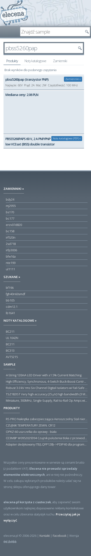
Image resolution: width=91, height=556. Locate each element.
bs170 (10, 212)
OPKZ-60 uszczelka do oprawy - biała (31, 432)
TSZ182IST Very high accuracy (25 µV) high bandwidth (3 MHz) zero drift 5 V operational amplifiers (47, 394)
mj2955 (11, 206)
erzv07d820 (14, 225)
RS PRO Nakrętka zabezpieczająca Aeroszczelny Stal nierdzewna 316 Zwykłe (47, 419)
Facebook (59, 535)
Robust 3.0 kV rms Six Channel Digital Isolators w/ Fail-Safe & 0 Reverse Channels (47, 388)
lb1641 (10, 313)
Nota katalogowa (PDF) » (67, 138)
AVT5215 (12, 357)
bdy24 (10, 199)
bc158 (10, 231)
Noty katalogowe (35, 61)
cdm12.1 (12, 307)
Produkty (12, 61)
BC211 (10, 331)
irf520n (10, 237)
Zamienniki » (73, 79)
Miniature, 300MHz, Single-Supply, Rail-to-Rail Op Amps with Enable (47, 400)
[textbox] (51, 31)
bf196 (10, 288)
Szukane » (12, 277)
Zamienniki (60, 61)
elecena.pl (14, 13)
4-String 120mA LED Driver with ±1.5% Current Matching (43, 375)
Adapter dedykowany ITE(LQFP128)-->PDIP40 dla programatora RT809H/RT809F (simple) (47, 444)
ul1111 (10, 269)
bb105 (10, 300)
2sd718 (11, 244)
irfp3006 (11, 250)
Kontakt (44, 535)
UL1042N (12, 338)
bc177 (10, 218)
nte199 (10, 263)
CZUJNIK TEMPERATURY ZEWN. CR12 (30, 425)
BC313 (10, 350)
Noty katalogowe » (20, 320)
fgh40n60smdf (15, 294)
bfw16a (11, 256)
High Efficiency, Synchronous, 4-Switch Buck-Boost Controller (47, 381)
